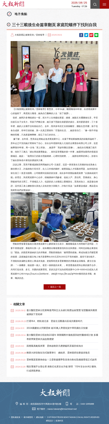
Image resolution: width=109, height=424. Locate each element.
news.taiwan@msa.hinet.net (62, 409)
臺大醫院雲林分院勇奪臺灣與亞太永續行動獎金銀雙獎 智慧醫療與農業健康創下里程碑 (62, 312)
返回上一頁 (55, 286)
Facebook (81, 35)
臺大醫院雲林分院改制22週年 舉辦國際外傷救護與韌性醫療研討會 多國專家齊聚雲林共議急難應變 (62, 337)
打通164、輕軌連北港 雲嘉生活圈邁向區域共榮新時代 (54, 321)
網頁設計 (49, 420)
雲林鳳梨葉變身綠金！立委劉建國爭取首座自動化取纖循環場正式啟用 (62, 359)
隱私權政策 (15, 417)
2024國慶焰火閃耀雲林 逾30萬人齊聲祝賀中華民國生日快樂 (57, 328)
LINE (96, 35)
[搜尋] (95, 4)
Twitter (86, 35)
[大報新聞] (13, 4)
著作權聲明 (28, 417)
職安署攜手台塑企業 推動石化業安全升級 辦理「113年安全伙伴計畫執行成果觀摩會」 (61, 368)
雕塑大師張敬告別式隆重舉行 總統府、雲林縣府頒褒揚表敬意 (58, 352)
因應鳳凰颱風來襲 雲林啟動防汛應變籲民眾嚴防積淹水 (55, 345)
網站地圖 (39, 417)
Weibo (91, 35)
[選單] (104, 4)
